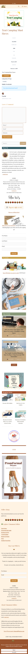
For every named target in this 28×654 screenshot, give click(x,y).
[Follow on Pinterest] (11, 202)
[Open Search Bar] (19, 6)
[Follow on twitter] (17, 202)
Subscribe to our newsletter (9, 225)
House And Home (7, 318)
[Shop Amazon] (22, 202)
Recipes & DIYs (5, 532)
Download (6, 75)
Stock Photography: (14, 631)
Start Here (4, 528)
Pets (2, 538)
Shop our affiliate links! (14, 212)
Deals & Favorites (5, 540)
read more (5, 174)
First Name (4, 235)
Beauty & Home (5, 536)
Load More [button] (14, 364)
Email (3, 246)
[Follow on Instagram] (6, 202)
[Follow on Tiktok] (8, 202)
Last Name (4, 241)
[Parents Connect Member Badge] (14, 441)
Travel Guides (4, 534)
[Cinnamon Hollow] (3, 6)
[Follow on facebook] (15, 202)
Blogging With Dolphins (7, 403)
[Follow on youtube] (13, 202)
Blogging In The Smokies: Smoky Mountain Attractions (20, 421)
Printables (4, 81)
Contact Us (14, 190)
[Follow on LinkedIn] (20, 202)
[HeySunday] (14, 309)
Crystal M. (12, 335)
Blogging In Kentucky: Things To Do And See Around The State (7, 421)
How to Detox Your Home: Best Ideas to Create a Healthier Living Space (14, 331)
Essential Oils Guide (6, 530)
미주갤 (14, 449)
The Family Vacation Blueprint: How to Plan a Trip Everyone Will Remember (14, 354)
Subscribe (14, 253)
